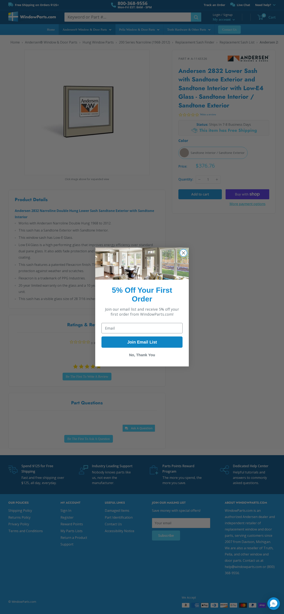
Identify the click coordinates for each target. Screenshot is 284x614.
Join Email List (142, 342)
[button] (273, 603)
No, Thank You (142, 355)
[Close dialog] (183, 253)
